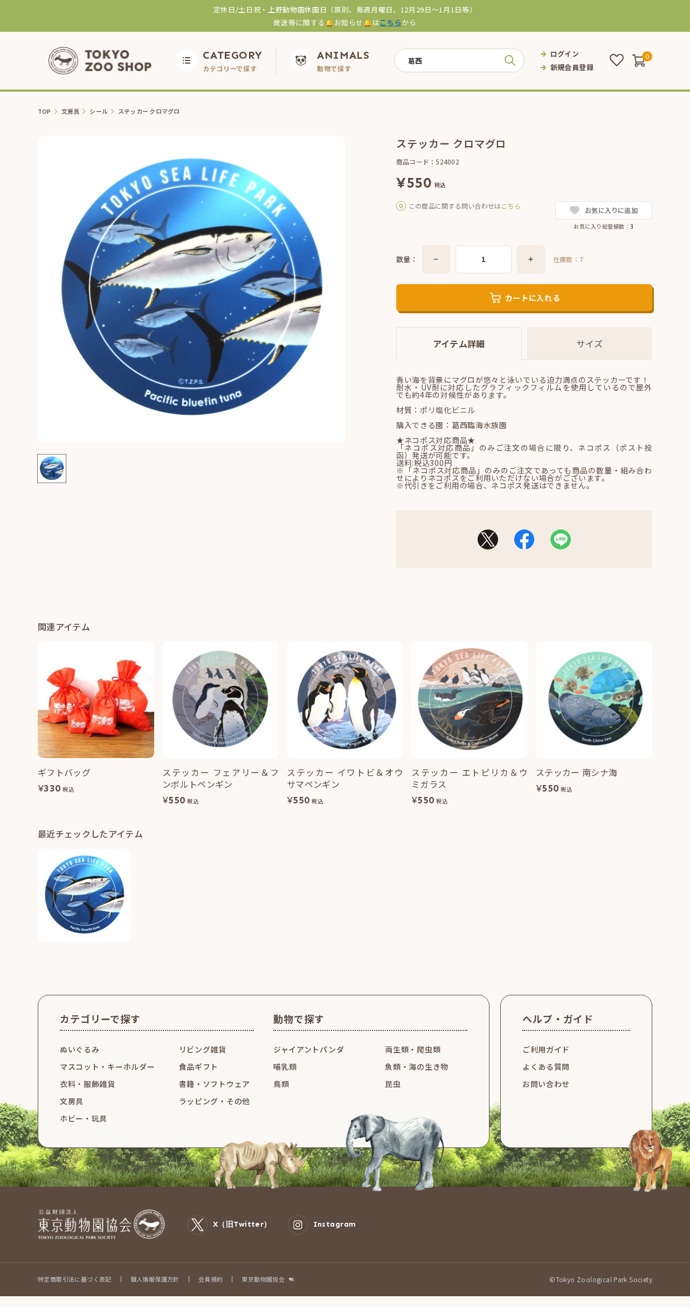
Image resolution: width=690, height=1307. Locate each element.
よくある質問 (546, 1066)
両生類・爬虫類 (412, 1049)
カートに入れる (533, 297)
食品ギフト (199, 1066)
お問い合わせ (546, 1083)
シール (98, 111)
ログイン (564, 53)
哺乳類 (285, 1066)
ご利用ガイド (546, 1049)
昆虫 (393, 1083)
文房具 (70, 111)
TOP (44, 111)
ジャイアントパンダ (308, 1049)
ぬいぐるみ (80, 1049)
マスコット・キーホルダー (107, 1066)
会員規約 (210, 1279)
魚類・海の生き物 (416, 1066)
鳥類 (281, 1083)
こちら (391, 22)
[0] (639, 60)
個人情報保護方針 (155, 1279)
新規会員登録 (572, 67)
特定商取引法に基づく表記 (75, 1279)
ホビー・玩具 (83, 1118)
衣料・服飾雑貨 (87, 1083)
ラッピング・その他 (214, 1101)
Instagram (334, 1224)
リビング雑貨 (202, 1049)
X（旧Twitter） (242, 1224)
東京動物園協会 (263, 1279)
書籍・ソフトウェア (214, 1083)
